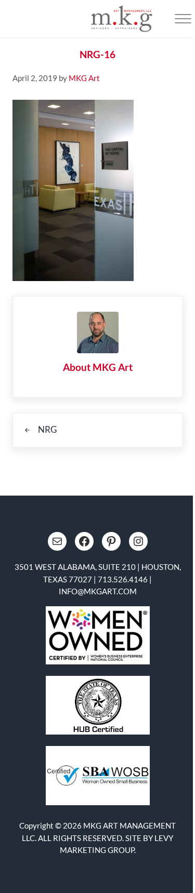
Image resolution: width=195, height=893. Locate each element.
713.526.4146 (123, 579)
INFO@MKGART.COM (98, 591)
